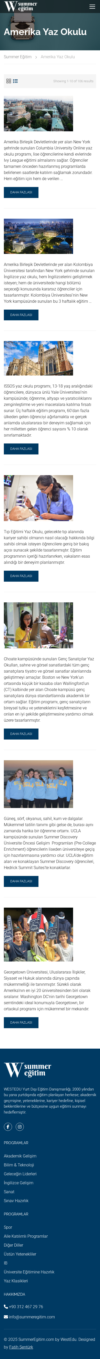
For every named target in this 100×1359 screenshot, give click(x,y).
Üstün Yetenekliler (20, 1254)
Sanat (9, 1191)
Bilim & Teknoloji (19, 1165)
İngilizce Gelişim (18, 1182)
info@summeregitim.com (32, 1317)
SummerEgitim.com (36, 1339)
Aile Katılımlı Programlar (26, 1236)
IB (5, 1263)
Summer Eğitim (18, 56)
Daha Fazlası (21, 194)
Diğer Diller (13, 1245)
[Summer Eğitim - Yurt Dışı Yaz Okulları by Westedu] (20, 6)
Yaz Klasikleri (16, 1281)
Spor (8, 1227)
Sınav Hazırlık (16, 1200)
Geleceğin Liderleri (20, 1173)
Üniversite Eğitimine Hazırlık (29, 1272)
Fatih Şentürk (21, 1347)
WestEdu (68, 1339)
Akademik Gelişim (20, 1156)
